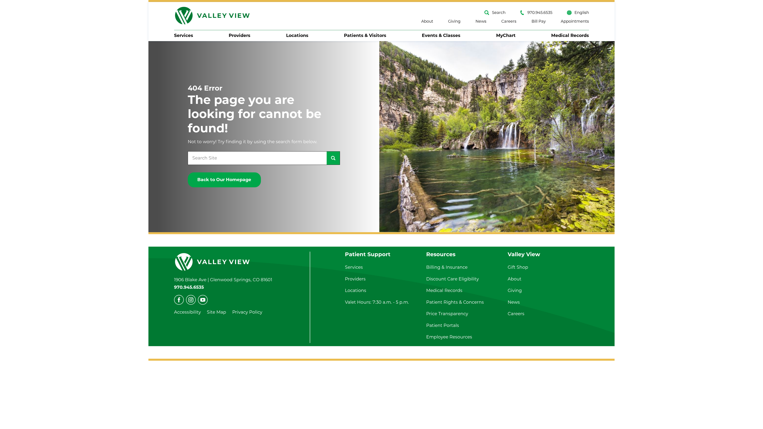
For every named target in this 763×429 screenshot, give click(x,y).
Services (183, 35)
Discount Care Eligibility (452, 279)
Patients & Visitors (365, 35)
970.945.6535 (539, 12)
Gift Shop (518, 267)
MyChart (506, 35)
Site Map (216, 312)
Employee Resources (449, 337)
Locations (297, 35)
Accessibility (187, 312)
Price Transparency (447, 313)
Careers (508, 21)
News (480, 21)
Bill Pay (539, 21)
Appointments (575, 21)
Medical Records (570, 35)
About (427, 21)
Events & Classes (441, 35)
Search (498, 12)
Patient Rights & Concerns (455, 302)
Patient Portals (442, 325)
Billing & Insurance (447, 267)
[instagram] (191, 300)
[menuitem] (183, 35)
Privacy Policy (247, 312)
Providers (239, 35)
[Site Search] (333, 158)
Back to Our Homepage (224, 179)
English (581, 12)
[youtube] (203, 300)
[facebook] (179, 300)
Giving (454, 21)
